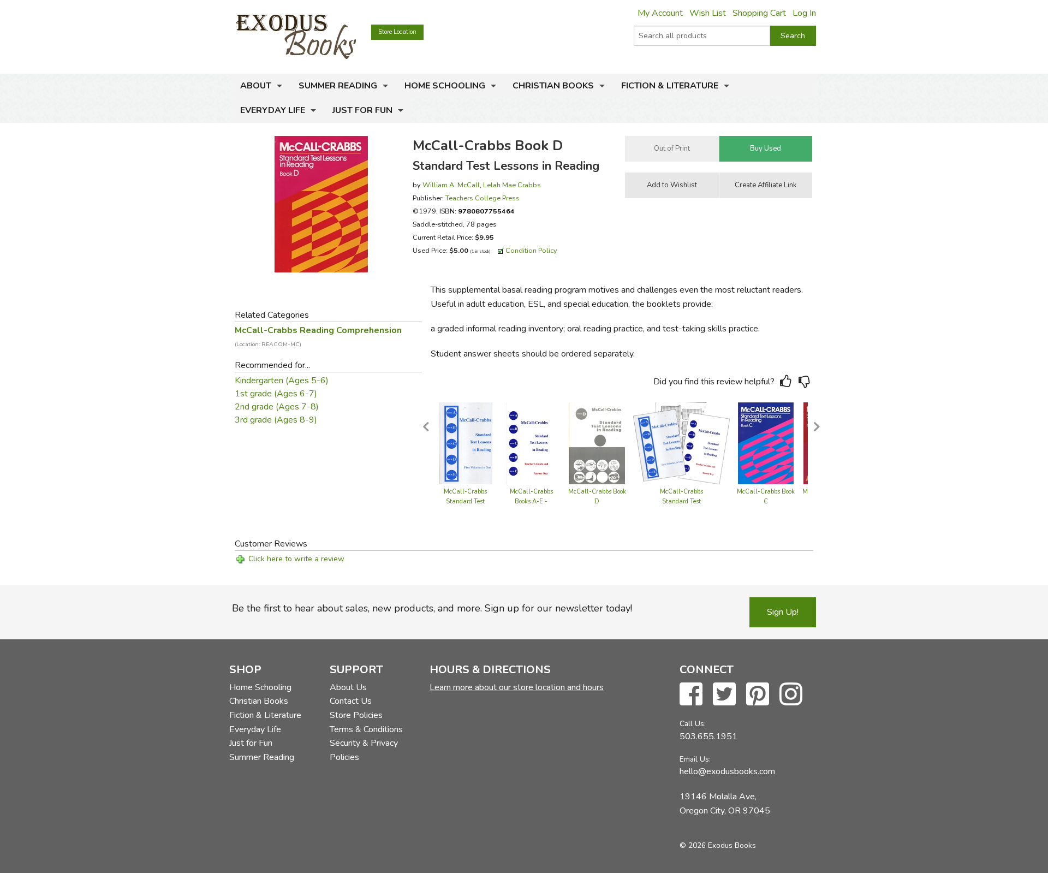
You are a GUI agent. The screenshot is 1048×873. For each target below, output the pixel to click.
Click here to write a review (296, 559)
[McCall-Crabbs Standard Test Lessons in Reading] (465, 443)
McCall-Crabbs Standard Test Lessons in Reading (465, 501)
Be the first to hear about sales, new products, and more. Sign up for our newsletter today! (432, 608)
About (255, 86)
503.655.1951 (708, 737)
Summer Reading (338, 86)
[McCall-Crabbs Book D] (597, 443)
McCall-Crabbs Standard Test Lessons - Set (681, 501)
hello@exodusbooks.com (727, 771)
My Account (660, 13)
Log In (804, 13)
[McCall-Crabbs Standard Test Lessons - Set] (681, 443)
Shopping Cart (759, 13)
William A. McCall (451, 184)
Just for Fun (362, 110)
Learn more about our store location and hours (517, 687)
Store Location (397, 32)
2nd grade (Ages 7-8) (277, 407)
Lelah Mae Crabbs (512, 184)
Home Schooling (444, 86)
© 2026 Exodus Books (718, 845)
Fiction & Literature (669, 86)
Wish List (707, 13)
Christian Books (553, 86)
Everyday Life (272, 110)
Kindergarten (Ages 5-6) (282, 381)
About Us (348, 687)
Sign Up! (783, 612)
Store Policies (356, 715)
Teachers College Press (482, 198)
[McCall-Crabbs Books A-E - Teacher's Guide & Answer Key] (531, 443)
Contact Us (351, 701)
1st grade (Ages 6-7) (276, 394)
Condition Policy (531, 250)
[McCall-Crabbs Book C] (766, 443)
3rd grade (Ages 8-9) (276, 420)
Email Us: (695, 759)
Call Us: (693, 723)
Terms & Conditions (366, 729)
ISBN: (477, 211)
